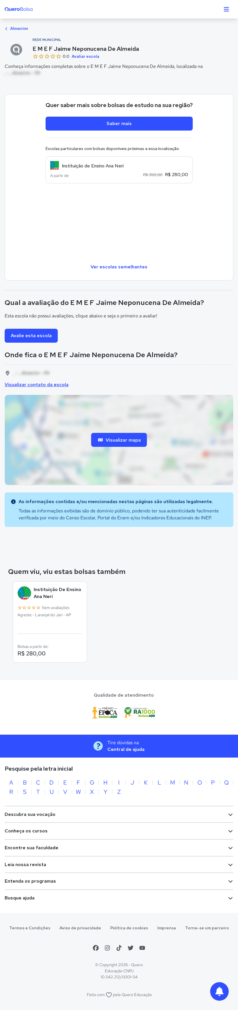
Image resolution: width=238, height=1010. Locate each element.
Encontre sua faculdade (31, 848)
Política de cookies (129, 927)
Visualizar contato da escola (36, 385)
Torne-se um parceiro (207, 927)
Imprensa (166, 927)
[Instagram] (107, 948)
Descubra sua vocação (30, 814)
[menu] (226, 9)
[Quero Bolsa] (30, 9)
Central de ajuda (126, 749)
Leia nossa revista (25, 864)
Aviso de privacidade (80, 927)
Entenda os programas (30, 881)
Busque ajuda (20, 898)
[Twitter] (130, 948)
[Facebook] (95, 948)
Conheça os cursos (26, 831)
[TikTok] (119, 948)
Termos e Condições (29, 927)
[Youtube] (142, 948)
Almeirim (18, 28)
